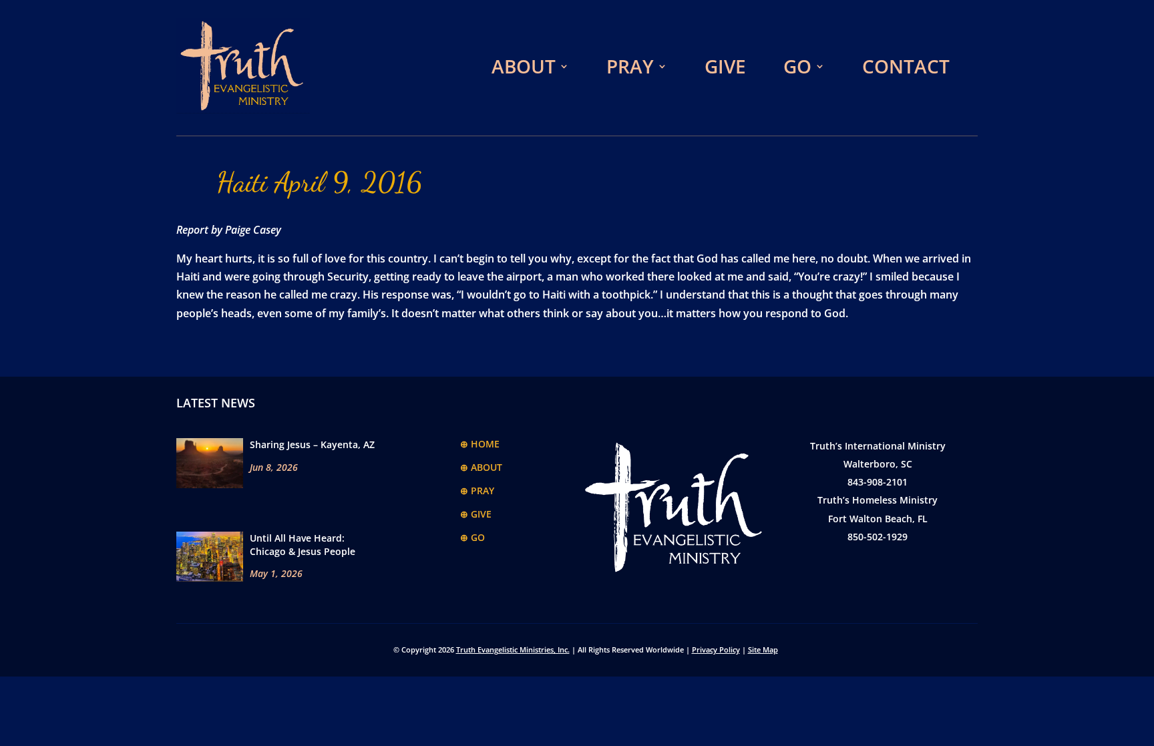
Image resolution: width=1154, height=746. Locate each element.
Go (797, 66)
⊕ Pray (477, 490)
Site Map (763, 649)
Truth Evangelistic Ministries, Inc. (513, 649)
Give (725, 66)
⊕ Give (476, 514)
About (524, 66)
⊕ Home (480, 443)
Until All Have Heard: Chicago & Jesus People (302, 545)
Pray (630, 66)
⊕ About (481, 467)
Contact (906, 66)
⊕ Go (472, 537)
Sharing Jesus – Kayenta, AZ (312, 444)
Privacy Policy (716, 649)
